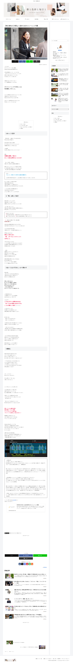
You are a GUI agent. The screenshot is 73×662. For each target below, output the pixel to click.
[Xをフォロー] (22, 564)
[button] (36, 61)
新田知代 (60, 50)
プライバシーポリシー (65, 658)
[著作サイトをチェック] (20, 564)
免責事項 (58, 658)
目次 (24, 122)
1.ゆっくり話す (22, 124)
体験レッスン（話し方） (48, 658)
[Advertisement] (26, 111)
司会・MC (54, 658)
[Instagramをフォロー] (25, 564)
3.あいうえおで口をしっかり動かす (60, 120)
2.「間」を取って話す (24, 125)
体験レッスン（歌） (39, 658)
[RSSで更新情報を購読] (32, 564)
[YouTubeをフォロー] (27, 564)
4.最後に (21, 128)
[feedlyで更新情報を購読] (30, 564)
